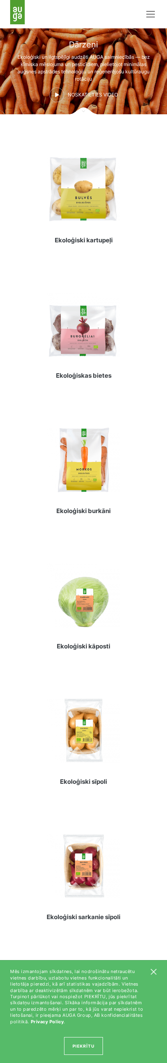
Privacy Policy (47, 1022)
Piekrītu (83, 1046)
